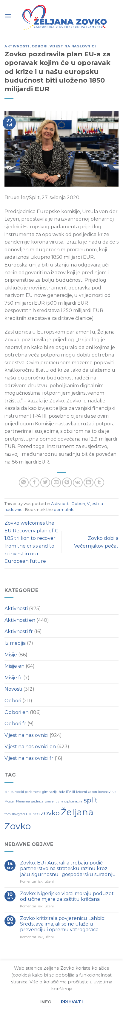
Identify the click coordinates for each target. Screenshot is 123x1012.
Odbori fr (15, 723)
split (90, 800)
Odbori (39, 46)
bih (7, 792)
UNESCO (32, 814)
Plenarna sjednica (30, 801)
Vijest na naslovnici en (30, 746)
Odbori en (16, 712)
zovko (50, 813)
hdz (62, 792)
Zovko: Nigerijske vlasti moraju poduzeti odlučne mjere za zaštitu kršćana (67, 896)
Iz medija (15, 643)
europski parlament (26, 792)
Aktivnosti (17, 46)
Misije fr (13, 678)
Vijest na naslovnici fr (28, 758)
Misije (10, 655)
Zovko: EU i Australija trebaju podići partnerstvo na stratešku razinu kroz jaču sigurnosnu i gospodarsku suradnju (68, 868)
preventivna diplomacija (63, 801)
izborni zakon (86, 792)
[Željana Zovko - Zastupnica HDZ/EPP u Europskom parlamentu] (65, 18)
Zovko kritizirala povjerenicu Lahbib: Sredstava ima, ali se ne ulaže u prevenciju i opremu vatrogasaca (62, 923)
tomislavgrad (14, 814)
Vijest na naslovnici (73, 46)
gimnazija (50, 792)
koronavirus (107, 792)
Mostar (9, 801)
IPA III (70, 792)
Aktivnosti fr (18, 631)
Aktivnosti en (19, 620)
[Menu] (8, 16)
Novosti (13, 689)
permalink (63, 509)
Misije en (14, 666)
